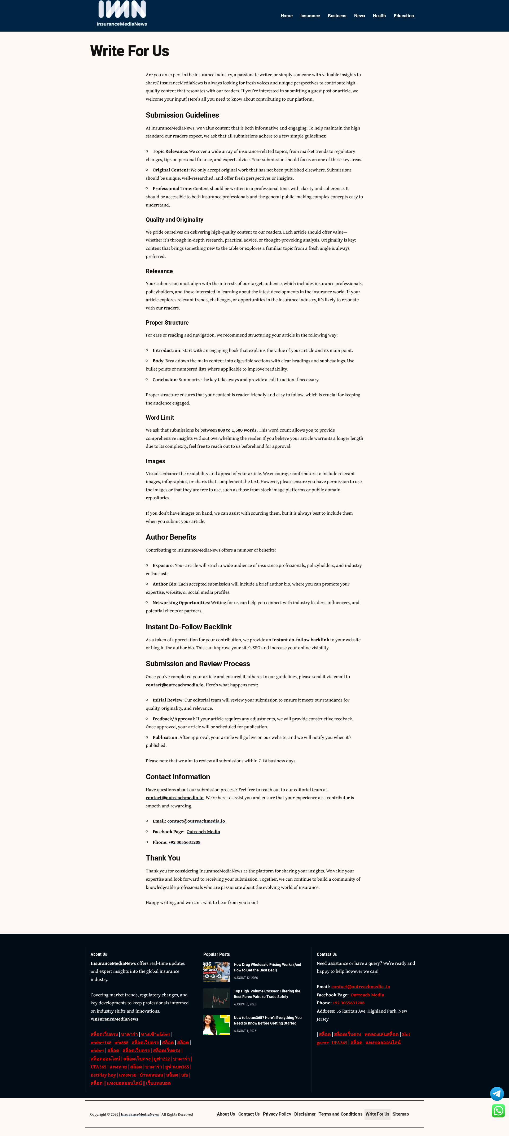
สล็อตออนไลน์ (105, 1058)
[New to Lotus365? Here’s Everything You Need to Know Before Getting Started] (216, 1025)
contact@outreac (164, 684)
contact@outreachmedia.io (175, 797)
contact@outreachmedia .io (360, 986)
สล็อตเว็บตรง (104, 1034)
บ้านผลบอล (151, 1074)
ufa (184, 1074)
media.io (194, 684)
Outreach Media (203, 831)
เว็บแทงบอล (158, 1083)
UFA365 (98, 1066)
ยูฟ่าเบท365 (177, 1066)
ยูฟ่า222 (162, 1058)
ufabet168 (101, 1042)
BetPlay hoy (103, 1074)
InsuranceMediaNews (140, 1114)
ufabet (97, 1050)
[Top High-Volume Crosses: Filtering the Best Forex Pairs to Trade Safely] (216, 998)
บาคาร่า (129, 1034)
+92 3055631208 (184, 842)
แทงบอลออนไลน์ (124, 1083)
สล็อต (168, 1042)
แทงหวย (118, 1066)
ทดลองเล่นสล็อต (382, 1034)
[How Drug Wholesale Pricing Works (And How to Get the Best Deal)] (216, 972)
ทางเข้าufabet (155, 1034)
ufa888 (121, 1042)
